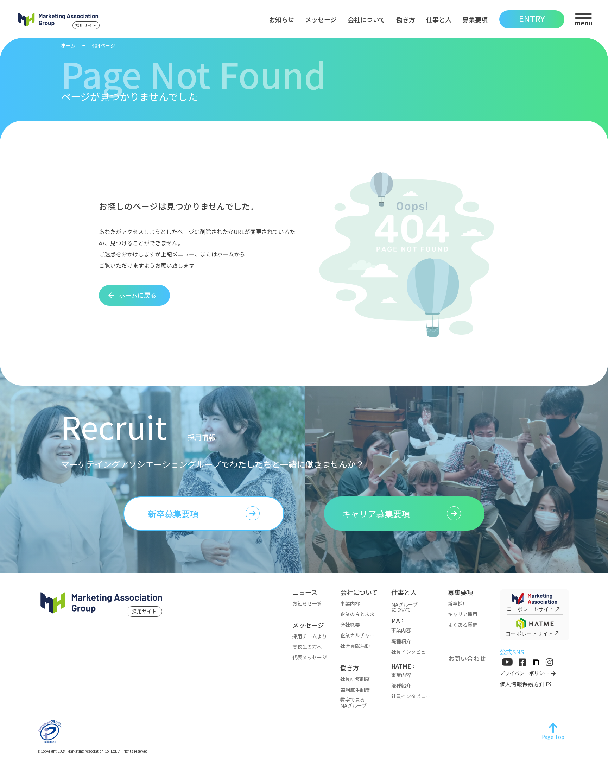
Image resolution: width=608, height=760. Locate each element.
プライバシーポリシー (524, 673)
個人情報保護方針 (522, 684)
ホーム (68, 45)
